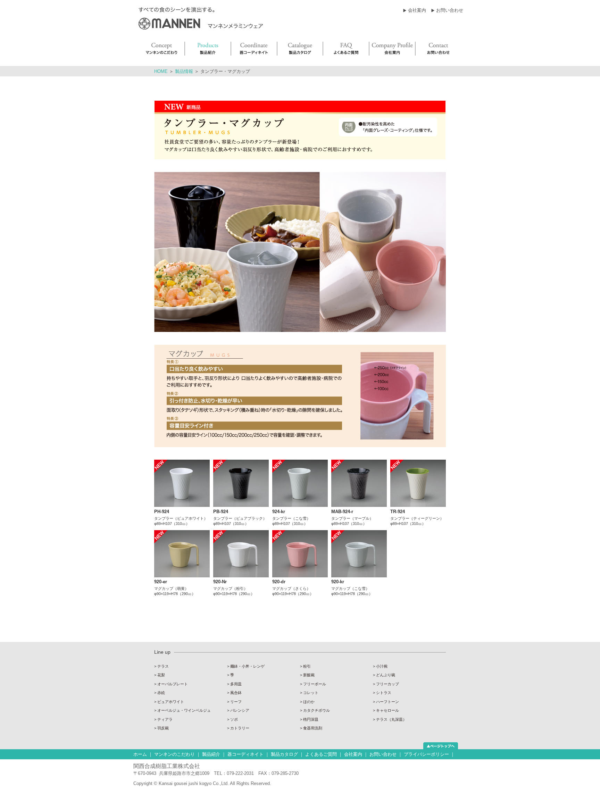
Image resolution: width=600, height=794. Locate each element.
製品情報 (184, 71)
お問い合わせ (449, 10)
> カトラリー (238, 728)
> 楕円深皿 (309, 719)
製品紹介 (211, 754)
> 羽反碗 (161, 728)
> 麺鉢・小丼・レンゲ (246, 666)
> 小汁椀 (380, 666)
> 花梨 (159, 675)
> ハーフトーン (386, 702)
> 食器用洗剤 (311, 728)
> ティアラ (163, 719)
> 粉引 (305, 666)
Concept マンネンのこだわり (161, 49)
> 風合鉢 (234, 693)
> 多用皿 (234, 684)
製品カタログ (284, 754)
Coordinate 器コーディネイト (254, 49)
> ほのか (307, 702)
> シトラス (382, 693)
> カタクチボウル (315, 710)
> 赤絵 (159, 693)
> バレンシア (238, 710)
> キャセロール (386, 710)
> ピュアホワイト (169, 702)
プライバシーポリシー (426, 754)
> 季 (230, 675)
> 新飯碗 (307, 675)
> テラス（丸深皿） (390, 719)
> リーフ (234, 702)
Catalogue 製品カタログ (300, 49)
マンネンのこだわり (174, 754)
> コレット (309, 693)
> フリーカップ (386, 684)
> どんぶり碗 (384, 675)
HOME (161, 71)
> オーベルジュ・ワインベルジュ (182, 710)
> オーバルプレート (171, 684)
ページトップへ (440, 745)
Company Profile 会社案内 (392, 49)
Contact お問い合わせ (439, 49)
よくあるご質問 (321, 754)
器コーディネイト (245, 754)
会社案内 (417, 10)
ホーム (140, 754)
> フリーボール (313, 684)
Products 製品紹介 (208, 49)
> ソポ (232, 719)
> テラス (161, 666)
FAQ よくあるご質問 (346, 49)
